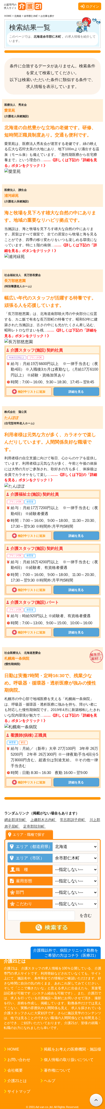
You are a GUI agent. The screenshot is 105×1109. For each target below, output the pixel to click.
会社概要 (15, 1070)
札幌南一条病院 (16, 658)
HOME (13, 1049)
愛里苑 (9, 110)
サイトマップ (18, 1091)
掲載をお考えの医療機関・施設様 (72, 1049)
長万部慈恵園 (15, 281)
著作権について (57, 1070)
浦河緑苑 (11, 195)
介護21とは (17, 1081)
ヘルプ (49, 1081)
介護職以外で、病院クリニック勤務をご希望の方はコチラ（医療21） (65, 953)
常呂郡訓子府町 (73, 820)
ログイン (92, 6)
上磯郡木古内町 (43, 820)
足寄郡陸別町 (34, 826)
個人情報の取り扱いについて (69, 1060)
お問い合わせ (18, 1060)
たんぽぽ (11, 418)
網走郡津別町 (15, 820)
